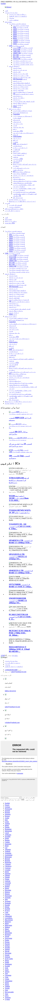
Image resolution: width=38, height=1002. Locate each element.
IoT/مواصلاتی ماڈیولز (21, 171)
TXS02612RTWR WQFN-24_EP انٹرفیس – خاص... (20, 511)
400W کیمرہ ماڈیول (21, 34)
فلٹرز (15, 142)
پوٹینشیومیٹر (19, 179)
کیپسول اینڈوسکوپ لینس (23, 92)
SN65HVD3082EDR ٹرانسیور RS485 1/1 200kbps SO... (18, 600)
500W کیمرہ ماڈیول (21, 36)
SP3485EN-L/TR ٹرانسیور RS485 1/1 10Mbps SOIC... (21, 541)
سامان (11, 18)
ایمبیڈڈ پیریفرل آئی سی (23, 133)
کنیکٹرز (16, 149)
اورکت (15, 140)
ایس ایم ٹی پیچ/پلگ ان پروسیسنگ (22, 201)
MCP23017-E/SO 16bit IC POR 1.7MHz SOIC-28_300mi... (20, 633)
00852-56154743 (10, 691)
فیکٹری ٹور (13, 20)
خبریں (7, 203)
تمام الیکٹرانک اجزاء (22, 110)
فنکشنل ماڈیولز (20, 173)
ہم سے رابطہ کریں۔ (12, 210)
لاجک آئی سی (17, 160)
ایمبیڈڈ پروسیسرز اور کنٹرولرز (22, 324)
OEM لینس (17, 107)
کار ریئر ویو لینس (20, 75)
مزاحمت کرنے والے (20, 112)
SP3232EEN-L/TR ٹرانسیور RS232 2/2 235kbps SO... (18, 556)
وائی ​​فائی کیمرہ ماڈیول (23, 64)
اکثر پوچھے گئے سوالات (14, 208)
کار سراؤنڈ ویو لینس (21, 77)
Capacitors (16, 114)
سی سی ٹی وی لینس (20, 70)
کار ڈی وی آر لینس (20, 73)
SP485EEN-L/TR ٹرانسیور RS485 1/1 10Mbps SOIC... (21, 571)
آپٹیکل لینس (14, 66)
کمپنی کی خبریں (15, 205)
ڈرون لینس (17, 81)
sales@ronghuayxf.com (18, 672)
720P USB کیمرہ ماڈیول (22, 51)
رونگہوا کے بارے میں (17, 14)
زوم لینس (16, 99)
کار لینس (16, 71)
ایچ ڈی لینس (18, 105)
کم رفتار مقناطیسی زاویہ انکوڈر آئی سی (23, 185)
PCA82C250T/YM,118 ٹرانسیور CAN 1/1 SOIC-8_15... (20, 616)
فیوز (15, 125)
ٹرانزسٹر (17, 121)
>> (13, 655)
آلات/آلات (16, 162)
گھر (6, 10)
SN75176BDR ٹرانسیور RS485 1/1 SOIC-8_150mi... (20, 585)
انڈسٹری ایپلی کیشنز (18, 16)
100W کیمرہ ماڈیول (21, 29)
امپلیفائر (17, 146)
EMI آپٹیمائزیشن (20, 144)
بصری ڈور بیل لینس (20, 88)
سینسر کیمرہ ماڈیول (17, 23)
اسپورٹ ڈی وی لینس (20, 86)
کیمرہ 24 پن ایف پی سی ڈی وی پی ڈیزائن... (20, 445)
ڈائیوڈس (16, 120)
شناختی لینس (18, 90)
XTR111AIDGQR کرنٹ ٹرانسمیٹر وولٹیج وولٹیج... (19, 480)
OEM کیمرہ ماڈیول (21, 44)
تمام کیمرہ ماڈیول (21, 25)
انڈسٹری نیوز (14, 207)
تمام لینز (17, 68)
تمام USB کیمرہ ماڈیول (23, 47)
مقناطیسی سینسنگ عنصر (22, 183)
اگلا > (16, 655)
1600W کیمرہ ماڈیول (21, 42)
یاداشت (16, 151)
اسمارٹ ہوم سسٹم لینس (22, 84)
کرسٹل (15, 134)
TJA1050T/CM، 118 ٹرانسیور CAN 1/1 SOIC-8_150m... (20, 526)
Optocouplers (17, 136)
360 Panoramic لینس (20, 79)
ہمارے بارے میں (11, 12)
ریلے (15, 129)
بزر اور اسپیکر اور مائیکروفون (21, 169)
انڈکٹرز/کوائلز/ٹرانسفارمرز (20, 154)
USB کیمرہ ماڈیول (16, 46)
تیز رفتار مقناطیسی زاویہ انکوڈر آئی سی (24, 189)
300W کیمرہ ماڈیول (21, 33)
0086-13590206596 (11, 670)
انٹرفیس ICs (18, 131)
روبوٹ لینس (17, 96)
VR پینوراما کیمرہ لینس (23, 94)
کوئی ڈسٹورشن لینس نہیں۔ (23, 101)
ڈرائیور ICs (18, 158)
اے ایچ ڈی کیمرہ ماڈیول (23, 62)
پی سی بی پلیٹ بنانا (17, 199)
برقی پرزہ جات (15, 109)
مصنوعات (8, 22)
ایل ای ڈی (17, 138)
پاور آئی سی (18, 123)
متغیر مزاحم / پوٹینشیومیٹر (25, 181)
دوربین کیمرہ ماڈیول (22, 60)
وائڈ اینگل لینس (20, 103)
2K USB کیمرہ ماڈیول (22, 55)
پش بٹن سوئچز (18, 127)
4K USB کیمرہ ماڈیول (22, 57)
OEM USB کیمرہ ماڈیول (22, 59)
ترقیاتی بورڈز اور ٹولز (23, 175)
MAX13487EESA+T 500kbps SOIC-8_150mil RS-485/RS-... (19, 649)
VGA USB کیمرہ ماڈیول (22, 49)
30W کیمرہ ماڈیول (20, 27)
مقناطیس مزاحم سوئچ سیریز (24, 192)
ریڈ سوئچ (16, 177)
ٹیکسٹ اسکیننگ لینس (21, 83)
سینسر (15, 157)
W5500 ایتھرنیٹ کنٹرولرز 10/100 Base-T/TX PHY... (19, 498)
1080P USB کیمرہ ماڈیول (23, 53)
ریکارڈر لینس (19, 97)
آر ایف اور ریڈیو (20, 147)
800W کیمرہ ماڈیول (21, 38)
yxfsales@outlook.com (12, 722)
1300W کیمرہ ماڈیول (21, 40)
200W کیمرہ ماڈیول (21, 31)
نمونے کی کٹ (18, 197)
